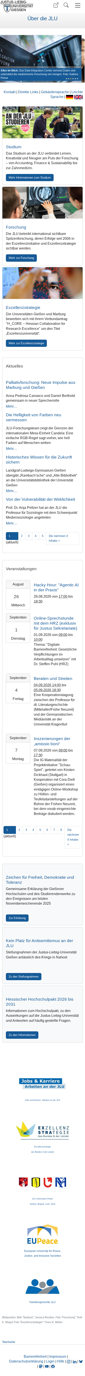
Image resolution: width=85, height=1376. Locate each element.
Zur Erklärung (17, 918)
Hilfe (60, 1361)
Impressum (57, 1356)
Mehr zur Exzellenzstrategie (26, 343)
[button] (56, 5)
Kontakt (10, 92)
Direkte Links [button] (28, 92)
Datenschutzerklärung (26, 1361)
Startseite (8, 1342)
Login (50, 1361)
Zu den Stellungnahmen (24, 976)
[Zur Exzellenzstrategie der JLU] (42, 283)
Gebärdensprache (55, 92)
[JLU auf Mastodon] (41, 1366)
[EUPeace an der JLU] (42, 1228)
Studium (13, 147)
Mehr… (11, 406)
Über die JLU (42, 18)
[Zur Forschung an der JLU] (42, 203)
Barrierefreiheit (35, 1356)
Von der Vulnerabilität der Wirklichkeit (40, 499)
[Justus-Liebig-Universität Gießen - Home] (20, 6)
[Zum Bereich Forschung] (41, 59)
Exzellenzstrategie (23, 307)
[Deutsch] (70, 97)
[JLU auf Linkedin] (75, 1361)
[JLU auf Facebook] (53, 1366)
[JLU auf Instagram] (69, 1361)
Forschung (16, 227)
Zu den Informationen (22, 1035)
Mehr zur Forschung (21, 258)
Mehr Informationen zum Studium (30, 177)
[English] (78, 97)
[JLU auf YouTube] (47, 1366)
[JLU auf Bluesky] (81, 1361)
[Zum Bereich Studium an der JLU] (42, 122)
